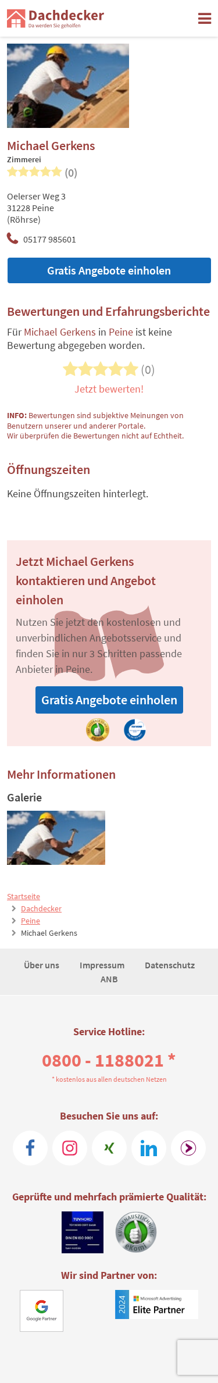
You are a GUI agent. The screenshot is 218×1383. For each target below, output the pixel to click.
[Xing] (109, 1148)
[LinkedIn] (148, 1148)
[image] (56, 838)
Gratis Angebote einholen (109, 270)
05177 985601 (49, 239)
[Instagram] (69, 1148)
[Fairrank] (188, 1148)
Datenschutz (170, 965)
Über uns (42, 965)
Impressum (103, 965)
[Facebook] (30, 1148)
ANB (109, 979)
